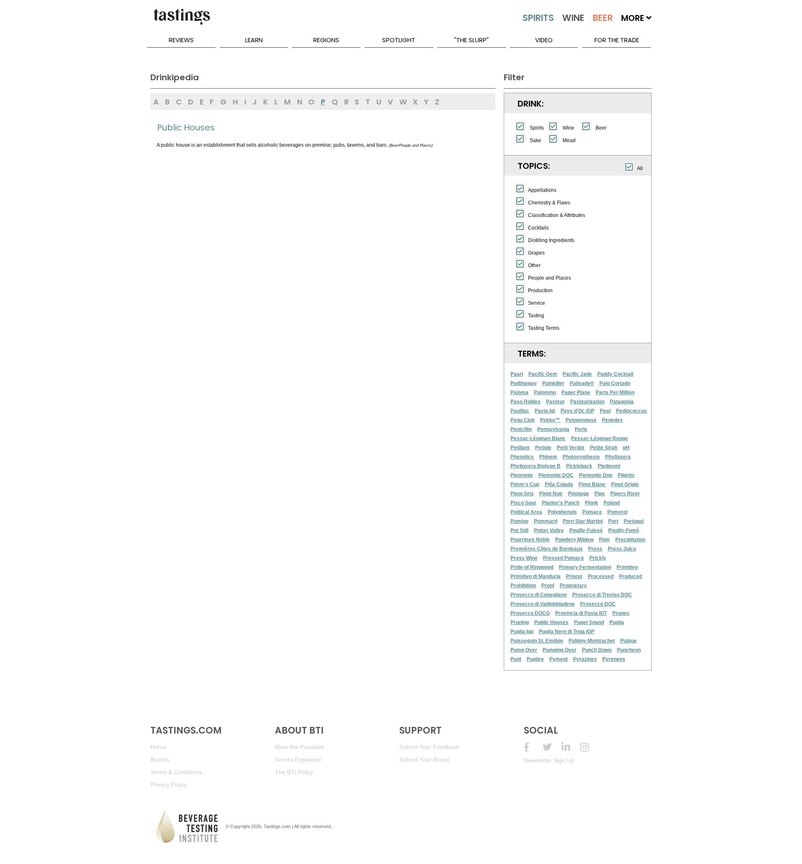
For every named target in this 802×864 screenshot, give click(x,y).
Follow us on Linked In (570, 747)
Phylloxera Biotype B (535, 466)
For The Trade (616, 40)
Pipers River (625, 494)
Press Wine (524, 558)
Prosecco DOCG (530, 613)
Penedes (612, 420)
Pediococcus (631, 411)
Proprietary (573, 586)
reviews (181, 40)
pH (626, 448)
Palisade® (582, 383)
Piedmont (609, 466)
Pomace (592, 512)
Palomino (545, 392)
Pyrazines (585, 659)
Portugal (634, 521)
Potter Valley (549, 530)
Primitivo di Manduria (535, 576)
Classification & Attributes (556, 215)
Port (613, 521)
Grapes (536, 253)
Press (595, 549)
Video (544, 40)
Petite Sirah (603, 448)
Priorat (574, 576)
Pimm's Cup (524, 484)
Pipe (599, 494)
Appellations (542, 190)
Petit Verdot (570, 448)
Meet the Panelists (299, 747)
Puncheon (629, 650)
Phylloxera (618, 457)
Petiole (543, 448)
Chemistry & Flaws (549, 203)
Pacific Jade (577, 374)
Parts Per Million (615, 392)
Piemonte (521, 475)
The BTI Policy (294, 772)
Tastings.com (277, 826)
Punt (515, 659)
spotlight (398, 40)
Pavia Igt (545, 411)
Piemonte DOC (556, 475)
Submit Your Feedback (429, 747)
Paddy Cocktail (615, 374)
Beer (601, 128)
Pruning (519, 622)
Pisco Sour (523, 503)
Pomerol (617, 512)
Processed (601, 576)
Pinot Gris (522, 494)
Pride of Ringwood (531, 567)
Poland (612, 503)
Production (540, 290)
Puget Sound (589, 622)
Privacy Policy (168, 784)
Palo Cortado (614, 383)
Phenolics (522, 457)
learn (254, 40)
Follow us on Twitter (552, 747)
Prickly (597, 558)
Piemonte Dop (595, 475)
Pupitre (535, 659)
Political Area (526, 512)
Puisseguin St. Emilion (536, 641)
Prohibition (523, 586)
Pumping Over (559, 650)
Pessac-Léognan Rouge (599, 438)
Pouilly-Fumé (623, 530)
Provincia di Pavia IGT (581, 613)
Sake (535, 140)
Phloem (548, 457)
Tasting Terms (543, 328)
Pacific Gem (542, 374)
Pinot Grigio (625, 484)
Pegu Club (522, 420)
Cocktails (538, 228)
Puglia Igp (521, 632)
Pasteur (555, 402)
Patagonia (622, 402)
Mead (569, 140)
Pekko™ (550, 420)
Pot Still (519, 530)
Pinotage (578, 494)
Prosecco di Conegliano (538, 595)
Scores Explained (298, 759)
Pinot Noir (551, 494)
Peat (605, 411)
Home (158, 747)
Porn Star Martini (583, 521)
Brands (159, 759)
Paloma (519, 392)
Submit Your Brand (424, 759)
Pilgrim (626, 475)
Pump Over (523, 650)
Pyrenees (613, 659)
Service (536, 303)
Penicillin (521, 429)
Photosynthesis (581, 457)
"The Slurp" (471, 40)
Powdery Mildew (574, 540)
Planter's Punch (560, 503)
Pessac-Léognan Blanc (538, 438)
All (640, 168)
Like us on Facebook (533, 747)
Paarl (516, 374)
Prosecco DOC (598, 604)
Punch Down (597, 650)
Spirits (537, 128)
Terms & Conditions (176, 772)
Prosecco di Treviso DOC (602, 595)
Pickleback (579, 466)
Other (534, 265)
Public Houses (551, 622)
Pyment (558, 659)
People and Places (549, 278)
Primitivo (627, 567)
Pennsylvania (553, 429)
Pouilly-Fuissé (586, 530)
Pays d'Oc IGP (577, 411)
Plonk (591, 503)
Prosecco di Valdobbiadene (542, 604)
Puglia (616, 622)
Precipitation (630, 540)
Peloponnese (581, 420)
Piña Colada (559, 484)
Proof (547, 586)
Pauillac (519, 411)
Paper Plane (575, 392)
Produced (630, 576)
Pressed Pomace (563, 558)
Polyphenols (562, 512)
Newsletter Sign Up (549, 760)
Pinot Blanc (592, 484)
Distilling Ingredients (551, 240)
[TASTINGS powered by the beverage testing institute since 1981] (181, 20)
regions (326, 40)
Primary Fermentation (585, 567)
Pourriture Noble (530, 540)
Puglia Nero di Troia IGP (566, 632)
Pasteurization (587, 402)
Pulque (628, 641)
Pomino (519, 521)
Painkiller (553, 383)
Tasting (536, 316)
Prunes (620, 613)
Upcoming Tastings (589, 747)
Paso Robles (525, 402)
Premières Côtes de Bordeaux (546, 549)
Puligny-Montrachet (592, 641)
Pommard (545, 521)
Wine (568, 128)
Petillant (520, 448)
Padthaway (523, 383)
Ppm (604, 540)
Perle (581, 429)
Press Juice (622, 549)
